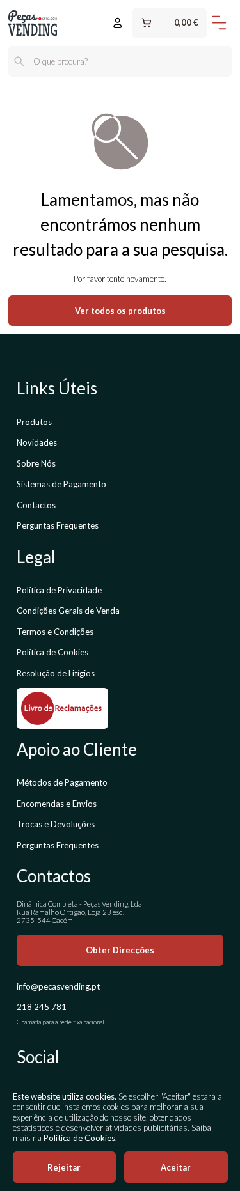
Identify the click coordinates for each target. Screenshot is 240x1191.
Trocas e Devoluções (56, 824)
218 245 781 (42, 1007)
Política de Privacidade (59, 590)
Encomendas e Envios (57, 803)
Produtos (34, 422)
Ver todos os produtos (120, 311)
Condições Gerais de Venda (68, 610)
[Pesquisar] (19, 61)
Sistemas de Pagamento (61, 484)
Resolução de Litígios (56, 673)
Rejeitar (64, 1167)
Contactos (36, 505)
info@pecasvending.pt (58, 986)
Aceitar (176, 1167)
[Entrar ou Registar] (117, 23)
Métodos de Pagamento (62, 782)
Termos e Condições (55, 632)
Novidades (37, 442)
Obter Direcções (120, 950)
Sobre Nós (36, 463)
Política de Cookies (52, 652)
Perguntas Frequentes (58, 525)
